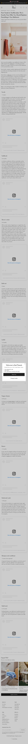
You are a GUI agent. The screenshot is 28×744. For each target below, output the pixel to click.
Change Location (14, 378)
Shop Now (14, 374)
